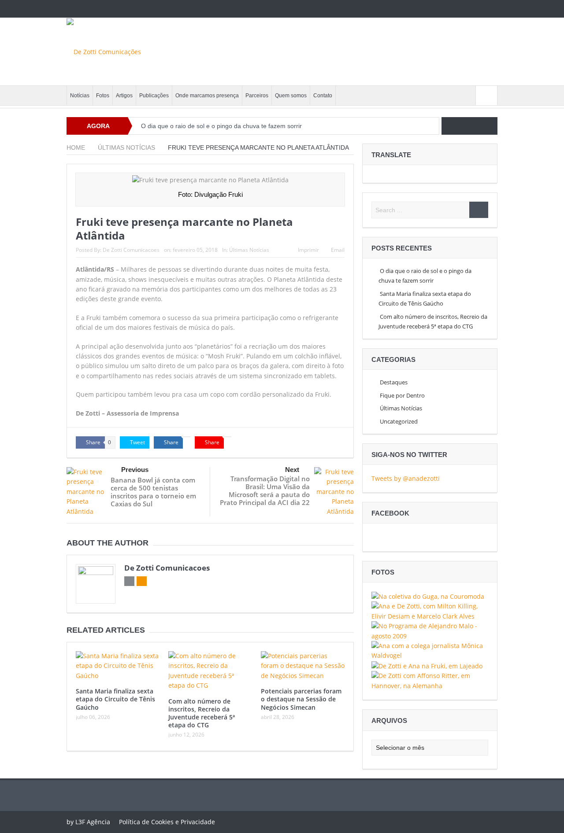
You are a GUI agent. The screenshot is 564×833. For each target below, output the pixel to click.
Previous (134, 469)
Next (292, 469)
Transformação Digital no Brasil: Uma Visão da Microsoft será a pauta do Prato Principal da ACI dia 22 (265, 490)
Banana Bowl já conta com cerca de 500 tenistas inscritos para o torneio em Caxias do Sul (153, 491)
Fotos (102, 95)
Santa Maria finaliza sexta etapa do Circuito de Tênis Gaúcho (115, 699)
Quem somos (291, 95)
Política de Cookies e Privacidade (167, 822)
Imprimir (308, 250)
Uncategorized (399, 421)
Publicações (154, 95)
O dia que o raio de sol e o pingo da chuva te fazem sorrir (221, 125)
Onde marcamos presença (207, 95)
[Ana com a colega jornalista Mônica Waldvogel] (429, 650)
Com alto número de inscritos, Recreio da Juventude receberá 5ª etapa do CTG (201, 713)
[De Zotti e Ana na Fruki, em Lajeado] (426, 665)
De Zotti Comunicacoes (131, 250)
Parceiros (256, 95)
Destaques (394, 382)
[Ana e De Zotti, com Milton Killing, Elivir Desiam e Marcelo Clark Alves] (429, 610)
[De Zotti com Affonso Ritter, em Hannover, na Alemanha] (429, 680)
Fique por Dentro (402, 395)
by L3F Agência (88, 822)
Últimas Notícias (249, 250)
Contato (322, 95)
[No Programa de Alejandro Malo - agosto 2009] (429, 630)
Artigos (124, 95)
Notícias (79, 95)
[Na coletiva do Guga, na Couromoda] (427, 596)
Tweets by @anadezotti (405, 478)
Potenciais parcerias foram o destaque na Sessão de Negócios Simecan (301, 699)
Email (338, 250)
